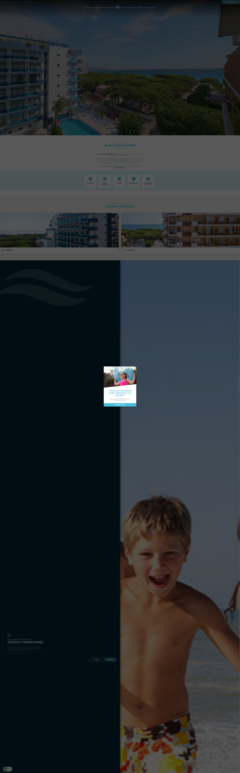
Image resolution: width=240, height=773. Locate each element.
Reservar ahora (120, 405)
